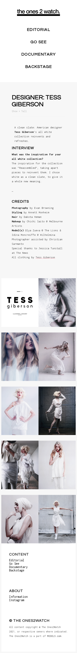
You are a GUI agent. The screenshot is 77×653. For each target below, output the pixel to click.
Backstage (38, 67)
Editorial (38, 30)
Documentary (38, 54)
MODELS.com (54, 635)
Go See (38, 42)
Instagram (16, 600)
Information (18, 596)
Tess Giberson (45, 257)
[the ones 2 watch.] (38, 12)
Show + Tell (19, 111)
